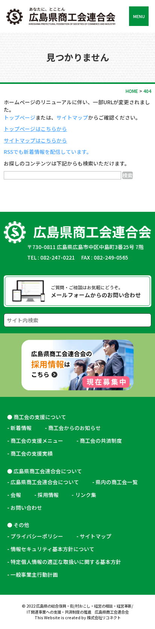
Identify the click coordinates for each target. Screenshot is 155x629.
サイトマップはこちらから (35, 140)
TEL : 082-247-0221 (51, 257)
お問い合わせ (26, 507)
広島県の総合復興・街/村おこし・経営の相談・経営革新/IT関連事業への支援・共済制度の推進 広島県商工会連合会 (80, 608)
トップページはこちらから (35, 128)
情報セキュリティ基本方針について (52, 549)
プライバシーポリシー (37, 536)
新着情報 (21, 427)
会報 (16, 494)
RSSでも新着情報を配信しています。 (48, 151)
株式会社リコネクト (104, 617)
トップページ (19, 117)
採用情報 (48, 494)
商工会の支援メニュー (37, 440)
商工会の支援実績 (32, 453)
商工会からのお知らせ (74, 427)
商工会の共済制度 (101, 440)
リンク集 (88, 494)
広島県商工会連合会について (45, 482)
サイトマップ (72, 117)
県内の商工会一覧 (117, 482)
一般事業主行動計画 (34, 574)
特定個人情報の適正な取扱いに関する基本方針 (66, 561)
